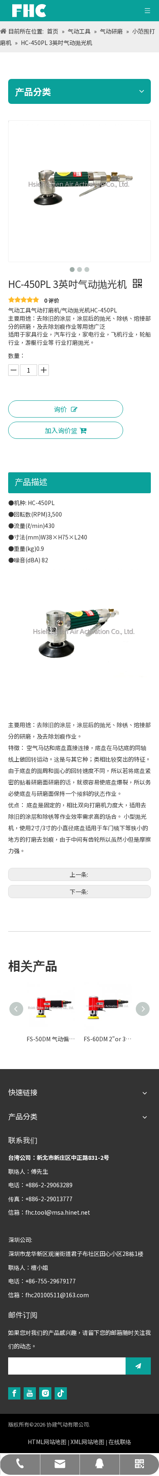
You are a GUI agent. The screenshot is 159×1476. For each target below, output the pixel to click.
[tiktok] (61, 1393)
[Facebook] (14, 1393)
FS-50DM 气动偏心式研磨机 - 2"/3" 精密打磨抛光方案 (50, 1039)
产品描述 (31, 482)
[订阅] (138, 1366)
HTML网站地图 (47, 1442)
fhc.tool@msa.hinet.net (57, 1212)
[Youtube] (30, 1393)
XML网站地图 (87, 1442)
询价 (60, 409)
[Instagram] (45, 1393)
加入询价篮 (61, 430)
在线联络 (119, 1442)
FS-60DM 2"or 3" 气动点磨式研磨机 (108, 1039)
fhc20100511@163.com (57, 1295)
